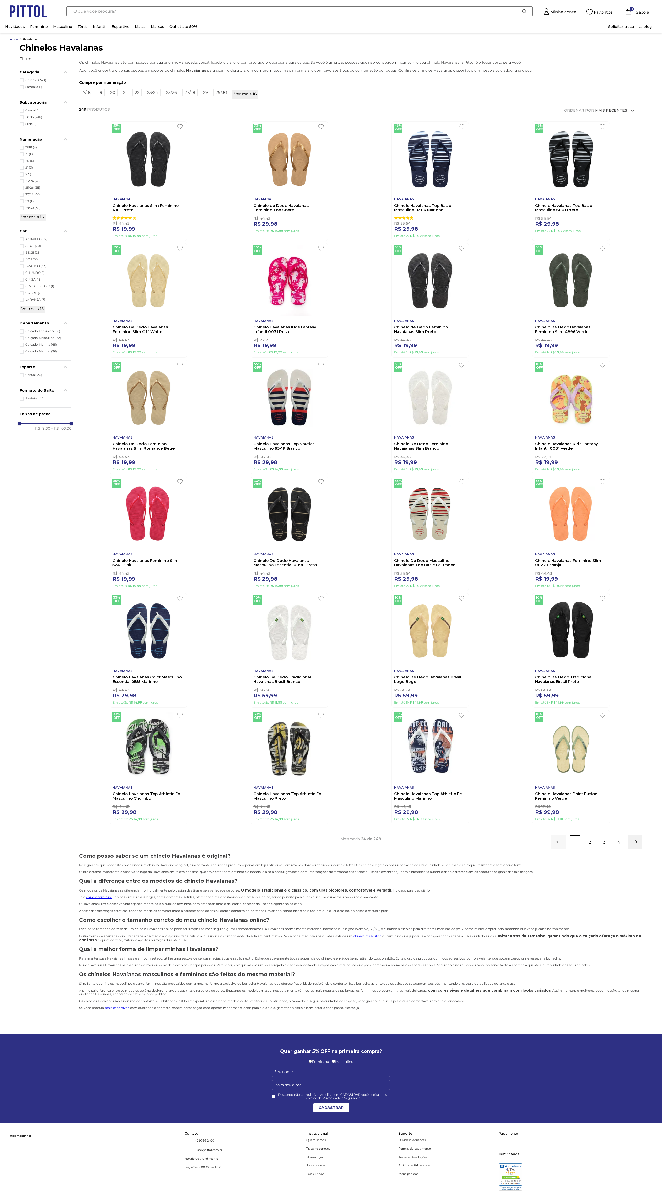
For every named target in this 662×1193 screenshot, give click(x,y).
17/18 (31, 147)
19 (29, 154)
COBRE (33, 293)
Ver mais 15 (32, 308)
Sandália (33, 87)
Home (14, 39)
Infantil (99, 26)
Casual (32, 110)
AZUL (33, 246)
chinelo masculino (367, 961)
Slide (30, 124)
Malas (140, 26)
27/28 (33, 194)
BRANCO (35, 266)
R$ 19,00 (42, 428)
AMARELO (36, 239)
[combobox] (299, 11)
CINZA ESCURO (39, 286)
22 (29, 174)
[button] (45, 323)
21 (29, 167)
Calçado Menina (41, 344)
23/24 (33, 181)
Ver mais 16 (32, 217)
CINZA (33, 279)
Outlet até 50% (183, 26)
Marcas (157, 26)
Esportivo (120, 26)
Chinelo (35, 80)
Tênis (82, 26)
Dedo (33, 117)
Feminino (39, 26)
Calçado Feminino (42, 331)
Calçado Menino (41, 351)
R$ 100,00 (61, 428)
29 (30, 201)
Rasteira (34, 398)
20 (29, 161)
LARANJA (35, 299)
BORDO (33, 259)
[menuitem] (621, 27)
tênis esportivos (117, 1033)
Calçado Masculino (43, 338)
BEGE (33, 252)
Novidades (15, 26)
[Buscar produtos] (524, 11)
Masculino (62, 26)
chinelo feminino (99, 922)
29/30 (32, 208)
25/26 (32, 188)
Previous (39, 1075)
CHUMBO (34, 273)
